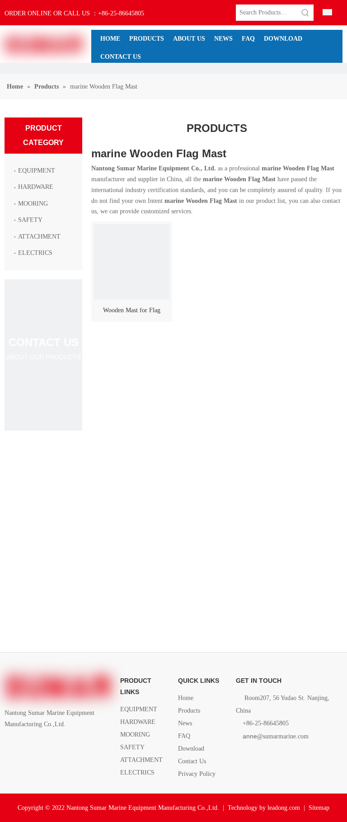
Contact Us (192, 761)
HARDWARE (35, 186)
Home (185, 698)
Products (189, 710)
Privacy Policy (197, 773)
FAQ (184, 736)
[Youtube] (56, 745)
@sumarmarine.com (276, 736)
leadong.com (283, 807)
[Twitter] (41, 745)
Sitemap (319, 807)
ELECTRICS (35, 252)
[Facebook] (10, 745)
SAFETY (30, 219)
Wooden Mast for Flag (131, 310)
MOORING (33, 203)
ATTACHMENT (39, 236)
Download (191, 748)
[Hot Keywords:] (305, 13)
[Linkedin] (25, 745)
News (185, 723)
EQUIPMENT (36, 170)
